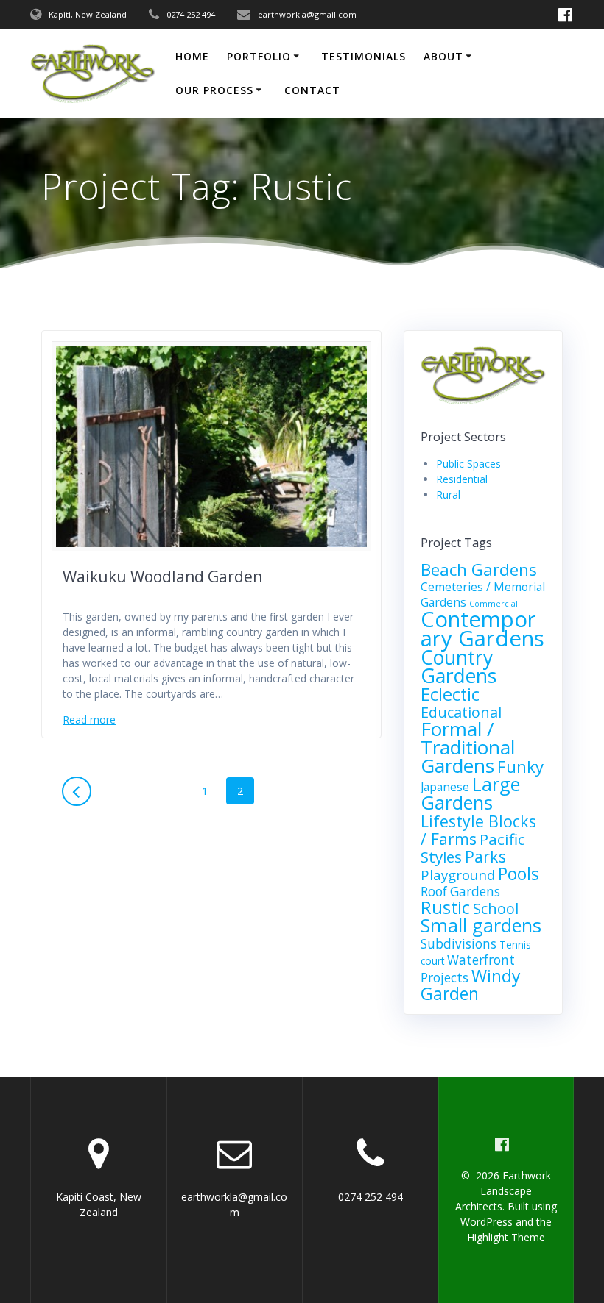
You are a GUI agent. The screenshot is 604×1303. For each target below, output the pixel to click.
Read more (89, 720)
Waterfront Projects (468, 969)
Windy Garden (470, 985)
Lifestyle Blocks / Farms (478, 829)
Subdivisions (458, 943)
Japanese (445, 787)
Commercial (493, 604)
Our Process (214, 90)
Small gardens (481, 925)
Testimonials (363, 56)
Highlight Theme (506, 1237)
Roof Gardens (460, 891)
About (443, 56)
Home (192, 56)
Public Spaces (468, 464)
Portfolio (259, 56)
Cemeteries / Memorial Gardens (483, 594)
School (496, 908)
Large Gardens (470, 793)
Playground (458, 874)
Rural (448, 494)
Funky (520, 766)
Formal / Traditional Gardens (468, 747)
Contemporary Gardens (482, 628)
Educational (461, 712)
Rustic (445, 907)
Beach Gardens (479, 569)
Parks (485, 856)
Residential (462, 479)
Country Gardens (458, 666)
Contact (312, 90)
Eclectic (450, 694)
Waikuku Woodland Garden (162, 576)
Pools (518, 874)
